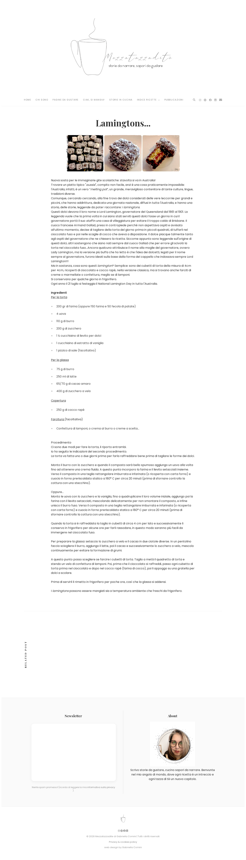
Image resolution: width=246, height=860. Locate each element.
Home (27, 99)
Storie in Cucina (121, 99)
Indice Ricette (147, 99)
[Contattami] (220, 100)
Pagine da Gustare (66, 99)
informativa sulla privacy (101, 787)
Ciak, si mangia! (94, 99)
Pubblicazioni (174, 99)
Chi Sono (41, 99)
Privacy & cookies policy (123, 841)
